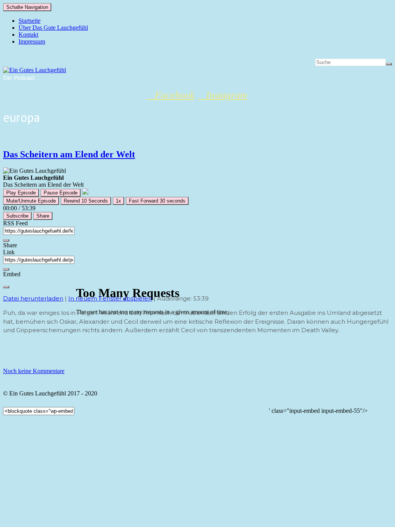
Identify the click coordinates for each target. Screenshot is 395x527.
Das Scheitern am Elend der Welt (69, 154)
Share (42, 216)
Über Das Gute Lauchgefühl (53, 27)
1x (118, 201)
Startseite (30, 20)
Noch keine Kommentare (33, 371)
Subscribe (17, 216)
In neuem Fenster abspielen (110, 298)
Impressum (32, 41)
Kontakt (28, 34)
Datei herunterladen (33, 298)
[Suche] (389, 64)
